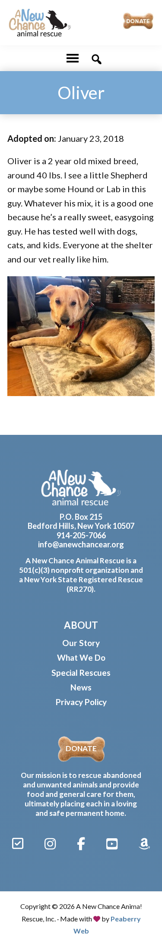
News (81, 687)
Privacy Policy (81, 702)
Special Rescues (81, 672)
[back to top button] (143, 908)
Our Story (81, 643)
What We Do (81, 657)
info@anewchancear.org (81, 544)
